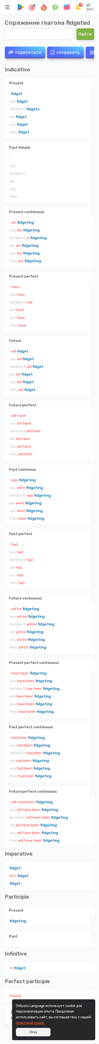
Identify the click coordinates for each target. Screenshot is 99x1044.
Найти (85, 34)
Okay (33, 1032)
